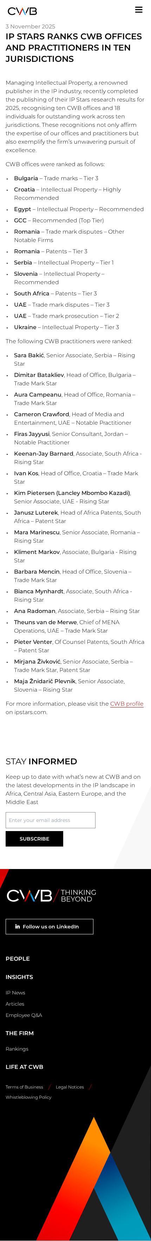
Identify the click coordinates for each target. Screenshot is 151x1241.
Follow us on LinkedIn (51, 926)
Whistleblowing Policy (28, 1097)
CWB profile (127, 703)
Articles (15, 1004)
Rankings (17, 1049)
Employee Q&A (24, 1015)
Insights (19, 977)
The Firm (20, 1033)
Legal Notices (70, 1087)
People (18, 958)
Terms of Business (24, 1087)
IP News (15, 992)
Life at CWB (24, 1067)
